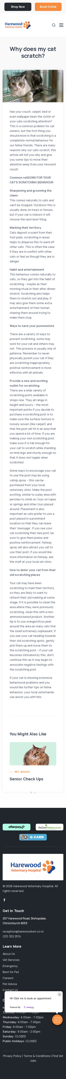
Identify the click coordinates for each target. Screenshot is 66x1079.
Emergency (10, 966)
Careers (8, 978)
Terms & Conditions (37, 1056)
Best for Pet (11, 972)
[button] (57, 1019)
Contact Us (10, 990)
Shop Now (18, 7)
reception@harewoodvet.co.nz (23, 931)
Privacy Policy (12, 1056)
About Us (9, 954)
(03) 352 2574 (12, 936)
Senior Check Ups (26, 779)
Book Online (48, 7)
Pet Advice (22, 771)
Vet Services (11, 960)
